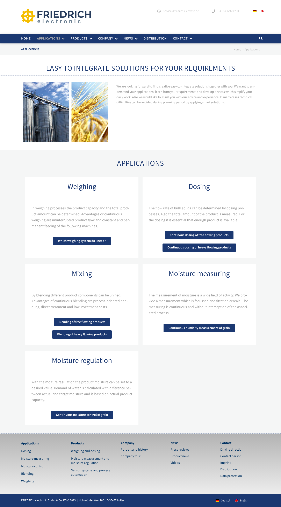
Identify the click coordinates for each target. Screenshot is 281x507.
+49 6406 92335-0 (228, 11)
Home (237, 49)
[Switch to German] (255, 11)
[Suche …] (260, 38)
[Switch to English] (262, 11)
